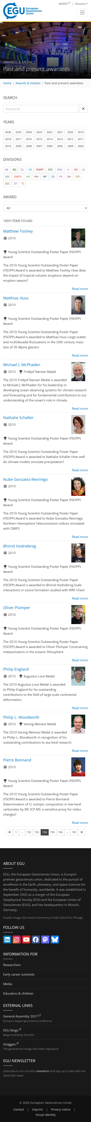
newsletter (42, 1071)
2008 (29, 146)
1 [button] (16, 832)
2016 (29, 139)
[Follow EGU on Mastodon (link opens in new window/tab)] (45, 940)
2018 (8, 139)
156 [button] (60, 832)
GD (76, 169)
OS (53, 176)
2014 (49, 139)
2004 (70, 146)
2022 (49, 132)
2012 (70, 139)
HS (28, 176)
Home (7, 83)
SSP (77, 176)
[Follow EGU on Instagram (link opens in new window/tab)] (17, 940)
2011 (81, 139)
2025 (18, 132)
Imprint (37, 1109)
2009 (18, 146)
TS (22, 183)
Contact (18, 1109)
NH (36, 176)
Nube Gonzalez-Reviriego (25, 479)
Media (7, 984)
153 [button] (36, 832)
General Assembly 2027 (20, 1016)
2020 (70, 132)
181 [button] (74, 832)
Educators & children (18, 993)
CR (30, 169)
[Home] (22, 10)
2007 (39, 146)
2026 (8, 132)
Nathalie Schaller (18, 417)
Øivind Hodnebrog (19, 546)
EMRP (40, 169)
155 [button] (52, 832)
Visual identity (46, 1115)
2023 (39, 132)
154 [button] (44, 832)
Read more (80, 289)
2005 (60, 146)
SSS (7, 183)
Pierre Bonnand (17, 759)
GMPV (18, 176)
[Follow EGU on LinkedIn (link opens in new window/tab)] (7, 940)
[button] (83, 109)
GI (83, 169)
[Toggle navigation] (82, 12)
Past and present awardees (64, 83)
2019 (81, 132)
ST (15, 183)
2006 (49, 146)
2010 (8, 146)
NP (45, 176)
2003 (81, 146)
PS (60, 176)
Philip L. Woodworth (21, 717)
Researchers (12, 965)
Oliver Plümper (16, 607)
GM (7, 176)
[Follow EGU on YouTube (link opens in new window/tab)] (26, 940)
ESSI (59, 169)
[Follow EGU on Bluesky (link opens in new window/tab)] (55, 940)
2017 (18, 139)
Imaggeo (9, 1044)
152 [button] (29, 832)
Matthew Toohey (18, 231)
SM (69, 176)
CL (22, 169)
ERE (50, 169)
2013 (60, 139)
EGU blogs (10, 1030)
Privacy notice (60, 1109)
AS (6, 169)
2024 (29, 132)
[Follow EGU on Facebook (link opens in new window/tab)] (36, 940)
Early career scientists (18, 974)
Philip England (16, 669)
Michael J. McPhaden (21, 364)
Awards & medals (28, 83)
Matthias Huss (16, 297)
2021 (60, 132)
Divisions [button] (80, 4)
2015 (39, 139)
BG (14, 169)
